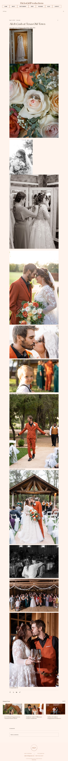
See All (63, 701)
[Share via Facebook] (10, 692)
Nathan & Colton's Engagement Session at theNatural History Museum (55, 717)
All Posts (4, 11)
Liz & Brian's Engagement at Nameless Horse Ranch (12, 717)
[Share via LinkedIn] (16, 692)
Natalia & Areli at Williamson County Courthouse (34, 717)
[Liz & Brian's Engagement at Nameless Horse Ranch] (12, 709)
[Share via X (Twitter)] (13, 692)
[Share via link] (19, 692)
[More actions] (58, 20)
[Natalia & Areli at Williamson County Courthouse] (34, 709)
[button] (63, 11)
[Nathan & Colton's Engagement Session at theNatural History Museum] (55, 709)
